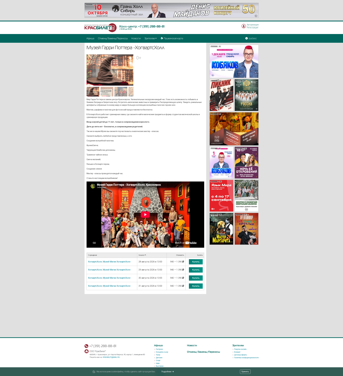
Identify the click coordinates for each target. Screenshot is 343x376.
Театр (158, 355)
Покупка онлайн (240, 349)
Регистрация (252, 28)
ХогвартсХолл (95, 261)
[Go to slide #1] (93, 91)
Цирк (158, 363)
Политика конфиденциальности (246, 358)
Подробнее (166, 372)
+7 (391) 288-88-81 (151, 26)
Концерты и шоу (162, 352)
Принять (245, 372)
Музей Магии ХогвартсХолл (116, 261)
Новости (136, 38)
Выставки (159, 366)
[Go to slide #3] (120, 91)
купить (195, 261)
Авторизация (253, 25)
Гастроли (159, 349)
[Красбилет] (101, 28)
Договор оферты (240, 355)
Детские (159, 358)
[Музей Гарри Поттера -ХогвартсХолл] (110, 70)
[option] (172, 10)
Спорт (158, 360)
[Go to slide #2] (106, 91)
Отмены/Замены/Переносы (113, 38)
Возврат (237, 352)
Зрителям (149, 38)
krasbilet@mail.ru (111, 357)
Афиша (90, 38)
